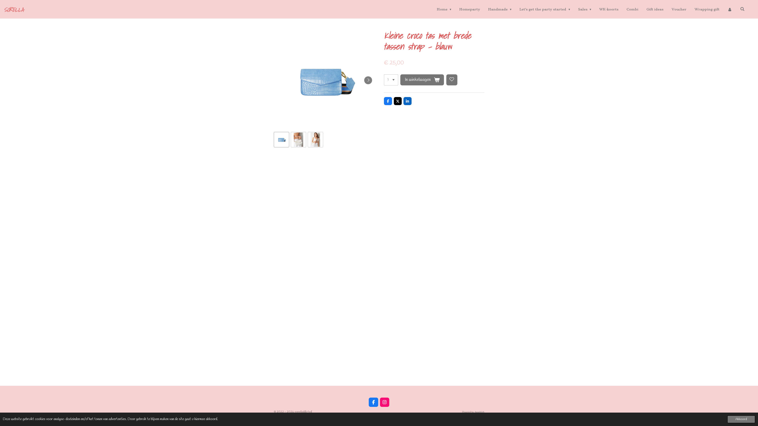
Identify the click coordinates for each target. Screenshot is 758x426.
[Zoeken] (742, 9)
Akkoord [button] (741, 419)
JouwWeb (479, 412)
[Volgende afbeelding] (368, 80)
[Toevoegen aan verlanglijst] (451, 79)
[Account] (730, 9)
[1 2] (391, 79)
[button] (281, 139)
